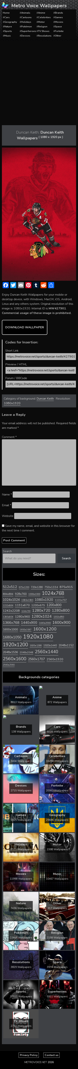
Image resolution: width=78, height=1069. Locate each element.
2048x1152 (66, 645)
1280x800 (61, 610)
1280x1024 (42, 616)
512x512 (10, 587)
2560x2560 (9, 664)
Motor (41, 22)
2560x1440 (46, 652)
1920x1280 (36, 645)
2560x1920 (55, 659)
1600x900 (61, 622)
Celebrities (44, 17)
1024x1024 (11, 599)
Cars (7, 17)
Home (6, 13)
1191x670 (22, 605)
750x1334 (51, 587)
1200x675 (38, 605)
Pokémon (26, 26)
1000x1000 (34, 594)
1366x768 (11, 622)
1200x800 (54, 605)
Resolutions (44, 35)
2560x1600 (14, 659)
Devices (25, 35)
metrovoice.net (35, 1062)
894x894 (8, 594)
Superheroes (28, 31)
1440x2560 (45, 623)
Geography (10, 22)
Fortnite (59, 31)
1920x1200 (15, 644)
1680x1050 (12, 637)
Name (7, 494)
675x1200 (24, 587)
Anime (41, 13)
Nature (8, 26)
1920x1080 (38, 636)
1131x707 (61, 600)
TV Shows (43, 31)
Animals (25, 13)
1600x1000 (10, 629)
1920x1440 (50, 645)
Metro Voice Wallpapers (39, 5)
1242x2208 (11, 610)
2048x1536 (10, 652)
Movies (59, 22)
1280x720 (41, 610)
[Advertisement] (39, 82)
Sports (8, 31)
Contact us (51, 1055)
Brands (59, 13)
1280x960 (22, 616)
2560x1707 (36, 659)
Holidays (26, 22)
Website (7, 516)
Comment (9, 437)
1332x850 (58, 616)
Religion (42, 26)
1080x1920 (12, 403)
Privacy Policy (28, 1055)
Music (7, 35)
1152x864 (8, 605)
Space (58, 26)
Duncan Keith (45, 399)
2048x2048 (26, 652)
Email (6, 505)
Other (58, 35)
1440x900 (29, 622)
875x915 (66, 587)
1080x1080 (27, 600)
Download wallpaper (24, 327)
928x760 (21, 594)
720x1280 (37, 587)
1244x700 (25, 611)
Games (59, 17)
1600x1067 (25, 629)
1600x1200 (45, 629)
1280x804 (8, 617)
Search (7, 551)
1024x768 (53, 593)
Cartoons (26, 17)
